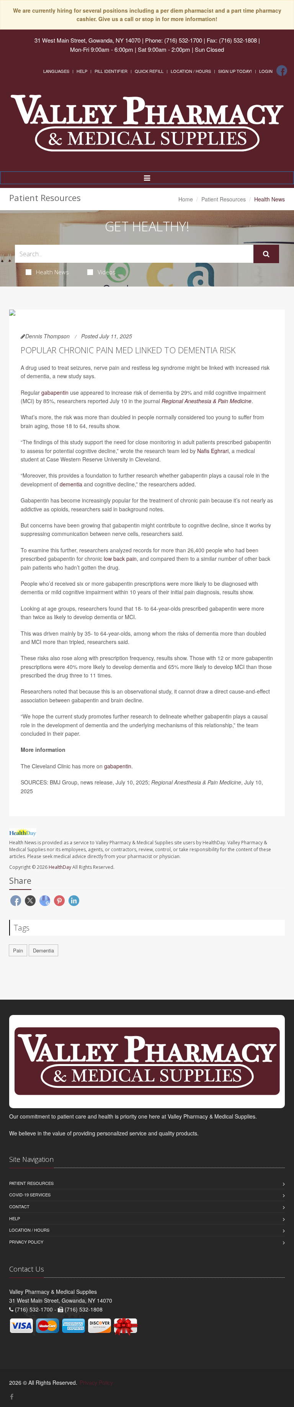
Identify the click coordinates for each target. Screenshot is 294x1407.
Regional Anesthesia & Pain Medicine (207, 401)
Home (185, 199)
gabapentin (55, 392)
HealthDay (60, 867)
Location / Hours (191, 71)
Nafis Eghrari (213, 451)
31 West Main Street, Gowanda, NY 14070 (87, 40)
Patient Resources (223, 199)
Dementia (43, 950)
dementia (71, 484)
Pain (18, 950)
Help (82, 71)
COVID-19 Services (30, 1194)
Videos (107, 272)
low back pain (120, 558)
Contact (19, 1206)
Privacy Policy (26, 1242)
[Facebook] (281, 70)
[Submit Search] (266, 254)
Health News (52, 272)
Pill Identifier (111, 71)
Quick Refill (149, 71)
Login (266, 71)
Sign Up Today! (235, 71)
